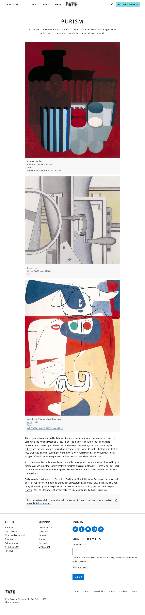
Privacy (112, 591)
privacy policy (83, 567)
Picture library (11, 543)
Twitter (75, 529)
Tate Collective (45, 527)
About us (9, 527)
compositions (31, 473)
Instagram (94, 529)
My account (44, 547)
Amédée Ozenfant (48, 441)
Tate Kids (9, 550)
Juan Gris (97, 486)
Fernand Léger (49, 456)
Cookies (123, 591)
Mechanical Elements (36, 271)
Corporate (43, 543)
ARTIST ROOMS (12, 547)
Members (43, 531)
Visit (25, 4)
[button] (111, 4)
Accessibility (99, 591)
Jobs (86, 591)
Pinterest (101, 529)
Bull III (29, 422)
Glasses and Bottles (35, 164)
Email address (79, 544)
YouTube (88, 529)
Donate (42, 539)
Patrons (42, 535)
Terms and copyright (15, 535)
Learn (45, 4)
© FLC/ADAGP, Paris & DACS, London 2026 (45, 428)
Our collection (11, 531)
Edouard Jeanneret (65, 438)
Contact (134, 591)
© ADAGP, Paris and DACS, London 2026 (44, 170)
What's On (11, 4)
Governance (10, 539)
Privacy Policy (122, 557)
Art (34, 4)
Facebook (82, 529)
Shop (58, 4)
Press (77, 591)
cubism (28, 449)
